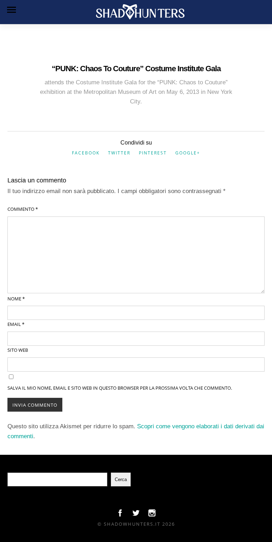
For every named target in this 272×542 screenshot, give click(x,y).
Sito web (17, 350)
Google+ (187, 153)
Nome (16, 298)
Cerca (121, 479)
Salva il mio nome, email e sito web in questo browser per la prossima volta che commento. (119, 388)
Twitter (119, 153)
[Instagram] (151, 515)
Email (15, 324)
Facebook (86, 153)
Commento (22, 209)
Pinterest (153, 153)
